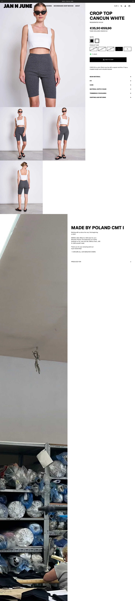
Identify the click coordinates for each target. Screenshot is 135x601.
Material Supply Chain (98, 89)
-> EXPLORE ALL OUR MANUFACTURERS (83, 252)
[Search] (121, 6)
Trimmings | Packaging (98, 93)
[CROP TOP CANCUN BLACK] (92, 41)
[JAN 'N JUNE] (18, 6)
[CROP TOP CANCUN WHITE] (97, 41)
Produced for (76, 261)
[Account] (125, 6)
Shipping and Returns (98, 97)
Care (91, 85)
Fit (91, 81)
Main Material (95, 76)
